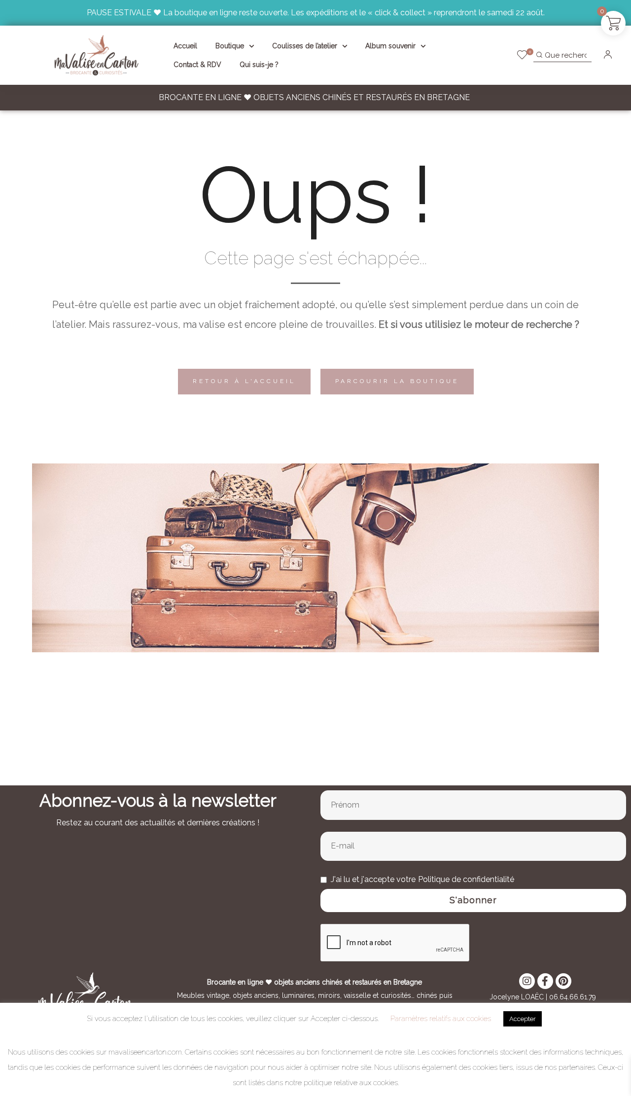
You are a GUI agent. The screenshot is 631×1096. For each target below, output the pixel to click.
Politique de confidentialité (466, 879)
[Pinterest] (563, 981)
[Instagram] (527, 981)
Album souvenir (390, 46)
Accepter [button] (522, 1019)
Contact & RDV (197, 65)
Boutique (229, 46)
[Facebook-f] (545, 981)
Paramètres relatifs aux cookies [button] (440, 1018)
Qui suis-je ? (259, 65)
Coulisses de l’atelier (304, 46)
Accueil (185, 46)
